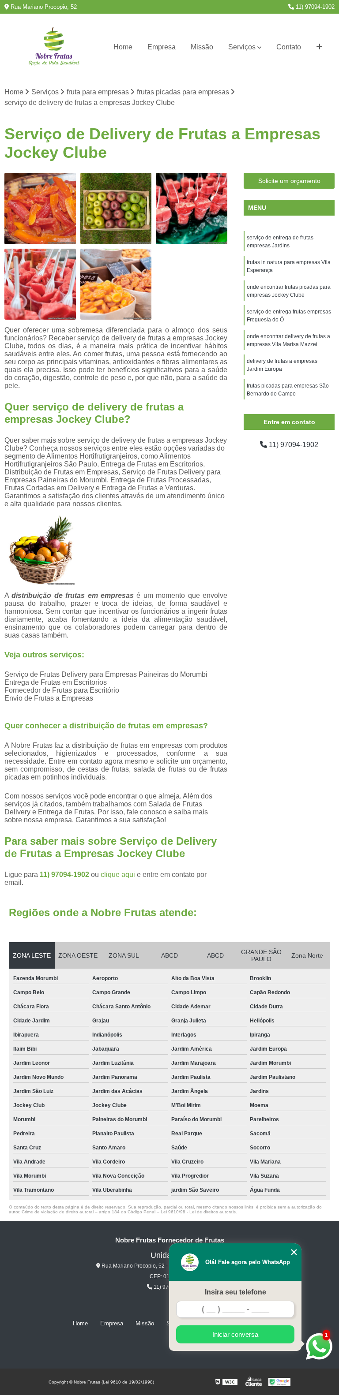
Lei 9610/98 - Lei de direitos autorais (198, 1211)
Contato (288, 47)
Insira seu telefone (235, 1292)
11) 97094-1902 (314, 7)
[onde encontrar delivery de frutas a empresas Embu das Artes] (40, 208)
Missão (202, 47)
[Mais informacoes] (319, 47)
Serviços (242, 47)
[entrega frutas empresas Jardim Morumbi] (191, 208)
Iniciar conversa (235, 1334)
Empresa (161, 47)
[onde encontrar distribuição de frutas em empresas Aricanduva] (116, 208)
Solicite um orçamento (289, 180)
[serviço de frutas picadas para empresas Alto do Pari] (40, 284)
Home (122, 47)
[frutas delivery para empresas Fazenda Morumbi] (116, 284)
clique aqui (118, 874)
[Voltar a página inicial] (54, 47)
